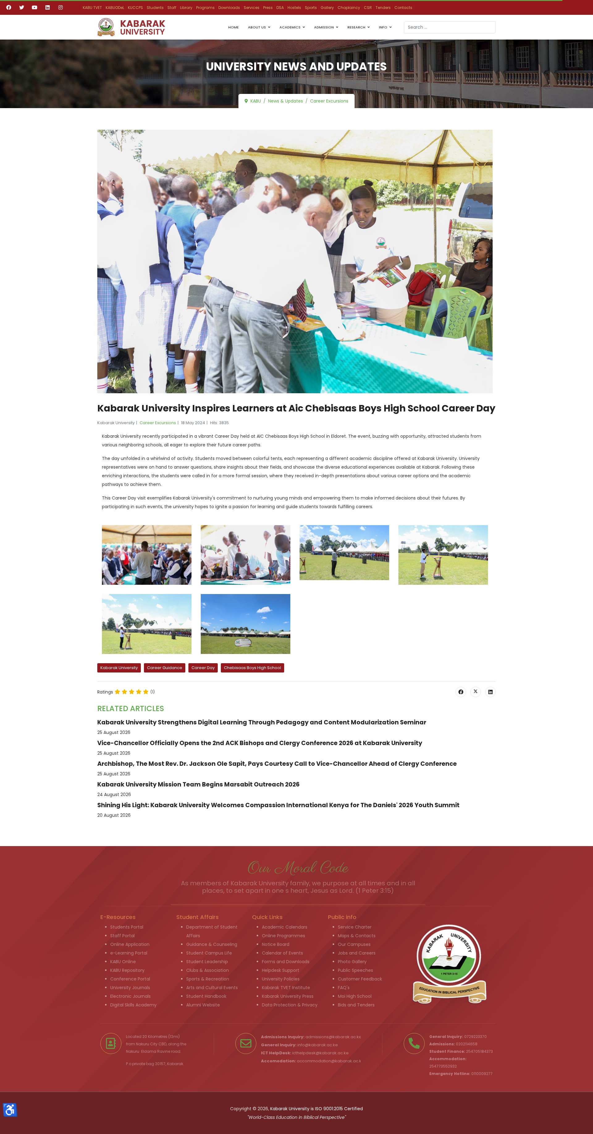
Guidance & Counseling (211, 944)
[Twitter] (22, 7)
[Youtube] (35, 7)
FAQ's (344, 987)
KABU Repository (127, 970)
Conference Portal (130, 979)
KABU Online (123, 962)
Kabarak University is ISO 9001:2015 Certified (316, 1109)
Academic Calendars (284, 927)
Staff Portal (122, 936)
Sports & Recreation (207, 979)
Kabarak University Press (287, 996)
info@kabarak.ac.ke (317, 1045)
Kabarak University (119, 668)
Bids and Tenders (356, 1005)
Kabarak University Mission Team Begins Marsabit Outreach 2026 (198, 784)
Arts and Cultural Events (212, 987)
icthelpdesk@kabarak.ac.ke (320, 1053)
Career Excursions (158, 423)
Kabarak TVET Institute (286, 987)
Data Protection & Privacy (290, 1005)
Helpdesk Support (280, 970)
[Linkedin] (48, 7)
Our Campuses (354, 944)
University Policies (281, 979)
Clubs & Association (207, 970)
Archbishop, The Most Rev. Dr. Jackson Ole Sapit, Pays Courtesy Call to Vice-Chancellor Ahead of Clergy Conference (277, 764)
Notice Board (275, 944)
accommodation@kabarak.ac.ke (330, 1061)
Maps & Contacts (357, 936)
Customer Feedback (360, 979)
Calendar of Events (282, 953)
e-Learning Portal (128, 953)
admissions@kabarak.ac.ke (333, 1037)
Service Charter (355, 927)
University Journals (130, 987)
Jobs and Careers (357, 953)
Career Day (203, 668)
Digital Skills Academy (133, 1005)
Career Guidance (164, 668)
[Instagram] (60, 7)
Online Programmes (283, 936)
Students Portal (126, 927)
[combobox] (450, 27)
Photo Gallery (352, 962)
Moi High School (355, 996)
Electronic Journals (130, 996)
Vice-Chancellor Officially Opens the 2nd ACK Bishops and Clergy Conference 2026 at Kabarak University (259, 743)
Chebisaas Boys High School (252, 668)
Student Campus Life (209, 953)
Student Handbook (206, 996)
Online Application (129, 944)
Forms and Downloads (285, 962)
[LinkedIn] (490, 692)
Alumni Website (203, 1005)
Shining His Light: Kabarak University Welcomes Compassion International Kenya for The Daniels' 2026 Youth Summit (278, 805)
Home (233, 27)
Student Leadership (207, 962)
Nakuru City (147, 1044)
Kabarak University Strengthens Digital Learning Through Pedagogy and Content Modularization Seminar (261, 722)
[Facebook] (9, 7)
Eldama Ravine (155, 1051)
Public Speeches (355, 970)
